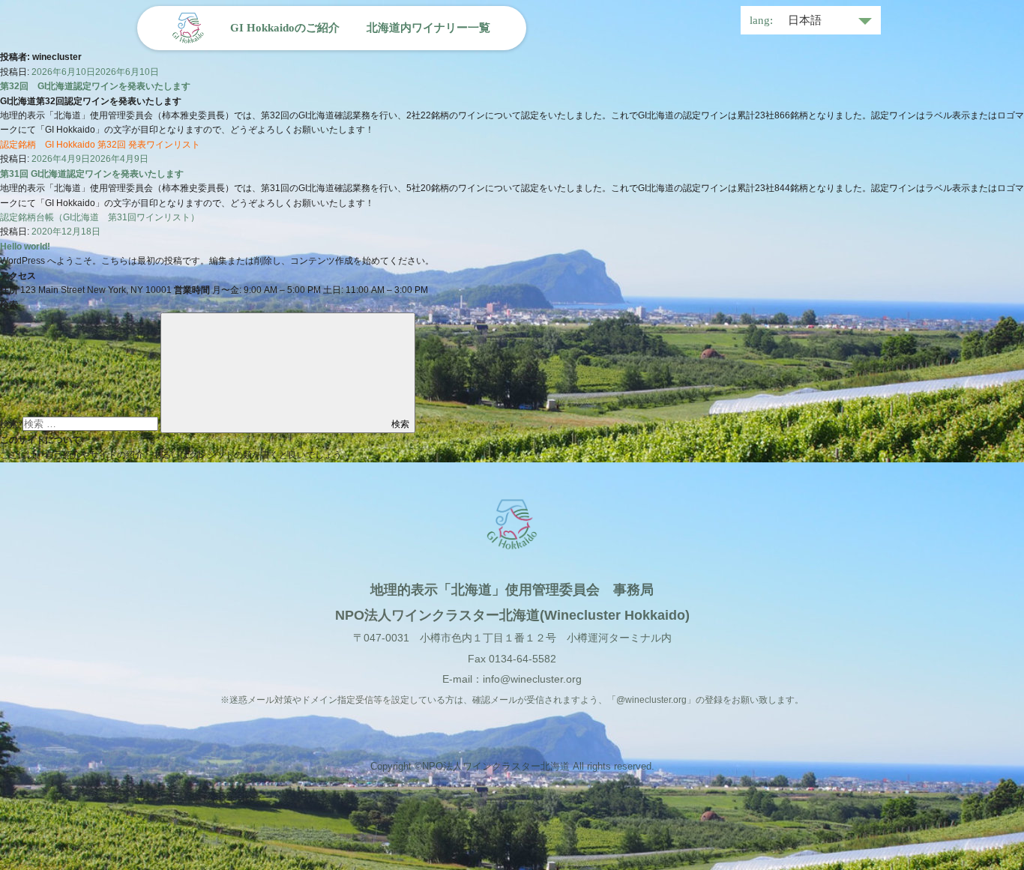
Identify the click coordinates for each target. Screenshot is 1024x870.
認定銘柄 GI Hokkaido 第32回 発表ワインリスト (100, 144)
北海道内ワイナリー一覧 (428, 28)
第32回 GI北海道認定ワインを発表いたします (95, 86)
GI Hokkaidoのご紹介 (285, 28)
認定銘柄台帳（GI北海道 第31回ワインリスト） (99, 217)
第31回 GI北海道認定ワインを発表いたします (92, 174)
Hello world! (25, 246)
